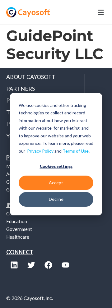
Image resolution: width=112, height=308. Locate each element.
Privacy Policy (40, 150)
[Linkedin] (14, 265)
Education (16, 221)
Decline (56, 199)
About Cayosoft (30, 76)
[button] (81, 12)
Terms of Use (76, 150)
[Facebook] (48, 265)
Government (19, 229)
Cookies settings (56, 166)
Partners (20, 88)
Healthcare (17, 237)
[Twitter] (31, 265)
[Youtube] (65, 265)
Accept (56, 182)
